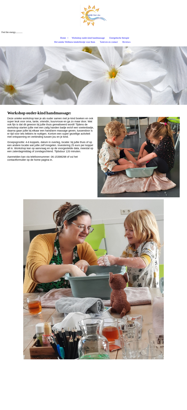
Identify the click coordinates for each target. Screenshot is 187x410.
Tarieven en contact (109, 42)
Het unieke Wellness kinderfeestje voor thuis (74, 42)
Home (63, 38)
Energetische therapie (119, 38)
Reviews (126, 42)
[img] (93, 15)
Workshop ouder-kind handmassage (88, 38)
